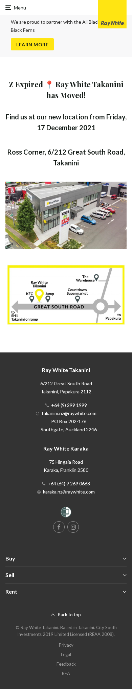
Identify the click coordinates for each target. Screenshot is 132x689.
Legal (66, 654)
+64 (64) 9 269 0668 (69, 483)
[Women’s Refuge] (66, 513)
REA (66, 673)
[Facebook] (59, 527)
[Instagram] (73, 527)
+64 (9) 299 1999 (69, 405)
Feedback (66, 664)
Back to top (69, 614)
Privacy (66, 645)
